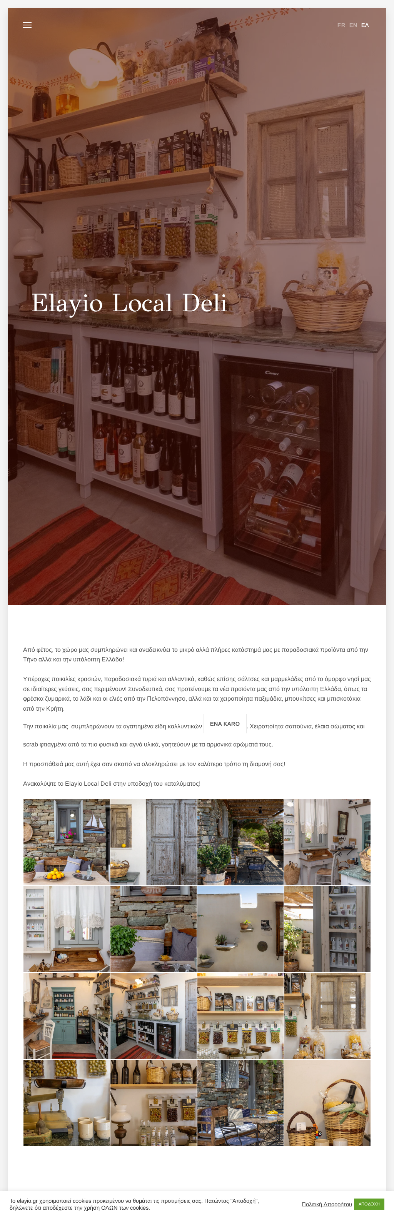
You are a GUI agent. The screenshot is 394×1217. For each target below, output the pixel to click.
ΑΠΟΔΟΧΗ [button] (369, 1204)
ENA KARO (225, 724)
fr (341, 25)
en (353, 25)
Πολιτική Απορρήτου (327, 1204)
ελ (365, 25)
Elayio (197, 25)
